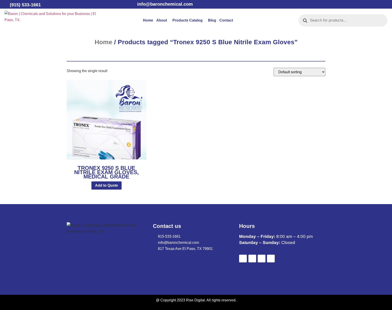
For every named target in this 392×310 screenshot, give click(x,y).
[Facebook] (360, 4)
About (161, 20)
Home (148, 20)
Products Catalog (187, 20)
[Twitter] (368, 4)
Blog (212, 20)
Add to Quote (106, 185)
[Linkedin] (377, 4)
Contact (226, 20)
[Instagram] (385, 4)
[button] (163, 20)
